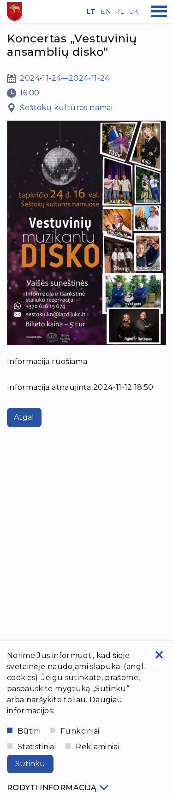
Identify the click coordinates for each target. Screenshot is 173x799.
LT (90, 11)
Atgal (24, 417)
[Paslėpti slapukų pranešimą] (159, 655)
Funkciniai (80, 731)
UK (132, 11)
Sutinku (30, 763)
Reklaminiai (97, 746)
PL (118, 11)
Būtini (29, 731)
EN (104, 11)
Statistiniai (37, 746)
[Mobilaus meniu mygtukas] (159, 11)
